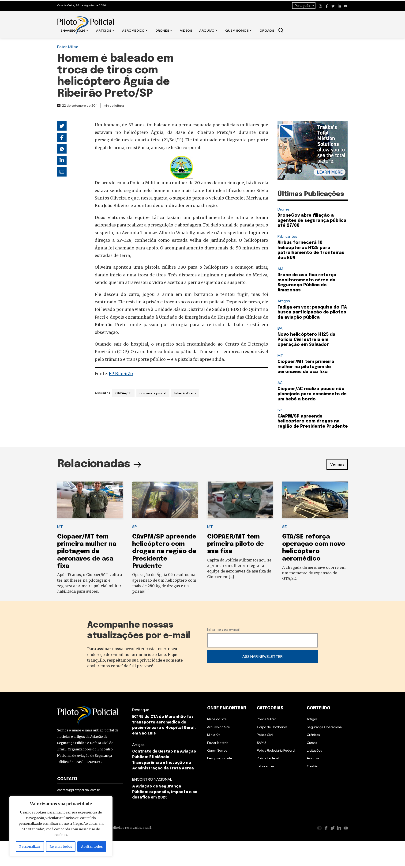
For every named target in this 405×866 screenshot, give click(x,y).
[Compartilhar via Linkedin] (62, 160)
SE (284, 526)
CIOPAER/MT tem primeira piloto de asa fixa (235, 544)
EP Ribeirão (121, 373)
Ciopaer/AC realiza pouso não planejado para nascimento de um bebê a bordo (312, 394)
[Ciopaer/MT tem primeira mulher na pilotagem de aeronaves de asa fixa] (90, 500)
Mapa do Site (217, 719)
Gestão (312, 766)
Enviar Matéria (218, 743)
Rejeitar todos (60, 846)
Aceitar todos (92, 846)
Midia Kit (213, 735)
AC (280, 382)
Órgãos (266, 30)
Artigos (103, 30)
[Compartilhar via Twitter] (62, 126)
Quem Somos (237, 30)
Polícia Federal (268, 758)
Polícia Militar (67, 46)
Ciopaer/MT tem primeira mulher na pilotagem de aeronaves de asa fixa (306, 367)
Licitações (314, 750)
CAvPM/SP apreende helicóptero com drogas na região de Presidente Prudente (313, 421)
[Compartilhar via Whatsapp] (62, 149)
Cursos (312, 743)
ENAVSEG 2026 (72, 30)
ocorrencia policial (152, 393)
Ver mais (337, 464)
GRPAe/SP (123, 393)
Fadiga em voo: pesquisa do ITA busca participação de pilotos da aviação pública (312, 312)
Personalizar (29, 846)
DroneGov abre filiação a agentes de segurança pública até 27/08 (312, 220)
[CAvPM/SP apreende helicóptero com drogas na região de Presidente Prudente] (165, 500)
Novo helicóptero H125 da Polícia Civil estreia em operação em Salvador (306, 339)
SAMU (261, 743)
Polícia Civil (265, 735)
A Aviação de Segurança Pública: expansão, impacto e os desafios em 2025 (164, 792)
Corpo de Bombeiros (272, 727)
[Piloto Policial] (85, 20)
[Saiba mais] (313, 150)
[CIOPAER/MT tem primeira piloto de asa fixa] (240, 500)
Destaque (140, 709)
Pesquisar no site (219, 758)
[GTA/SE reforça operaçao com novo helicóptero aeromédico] (315, 500)
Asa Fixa (313, 758)
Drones (162, 30)
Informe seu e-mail (223, 629)
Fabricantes (287, 236)
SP (280, 409)
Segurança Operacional (324, 727)
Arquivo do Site (218, 727)
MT (280, 355)
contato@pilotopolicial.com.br (78, 790)
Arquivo (206, 30)
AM (280, 268)
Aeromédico (133, 30)
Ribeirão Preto (185, 393)
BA (280, 328)
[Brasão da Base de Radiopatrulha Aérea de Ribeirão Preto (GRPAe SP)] (181, 167)
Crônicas (313, 735)
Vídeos (186, 30)
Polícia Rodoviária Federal (276, 750)
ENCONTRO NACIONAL (152, 779)
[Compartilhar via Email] (62, 172)
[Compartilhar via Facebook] (62, 137)
